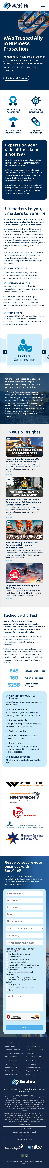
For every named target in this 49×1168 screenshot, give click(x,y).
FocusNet (24, 1164)
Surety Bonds (14, 984)
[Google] (26, 1155)
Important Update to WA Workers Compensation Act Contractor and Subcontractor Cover (24, 502)
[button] (5, 352)
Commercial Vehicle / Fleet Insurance (19, 973)
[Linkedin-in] (22, 1155)
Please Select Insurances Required (20, 950)
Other (11, 990)
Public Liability (14, 957)
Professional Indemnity (18, 959)
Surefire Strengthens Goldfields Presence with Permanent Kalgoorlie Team (23, 545)
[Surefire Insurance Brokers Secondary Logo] (23, 1082)
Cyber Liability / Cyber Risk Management (19, 968)
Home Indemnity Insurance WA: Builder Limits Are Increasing (22, 460)
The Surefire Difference (16, 78)
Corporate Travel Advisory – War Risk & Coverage (23, 586)
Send (24, 1027)
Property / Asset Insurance (20, 977)
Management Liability (18, 962)
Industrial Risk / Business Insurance (23, 965)
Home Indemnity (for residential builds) (21, 980)
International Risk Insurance (20, 987)
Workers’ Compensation (19, 954)
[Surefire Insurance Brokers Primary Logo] (15, 5)
